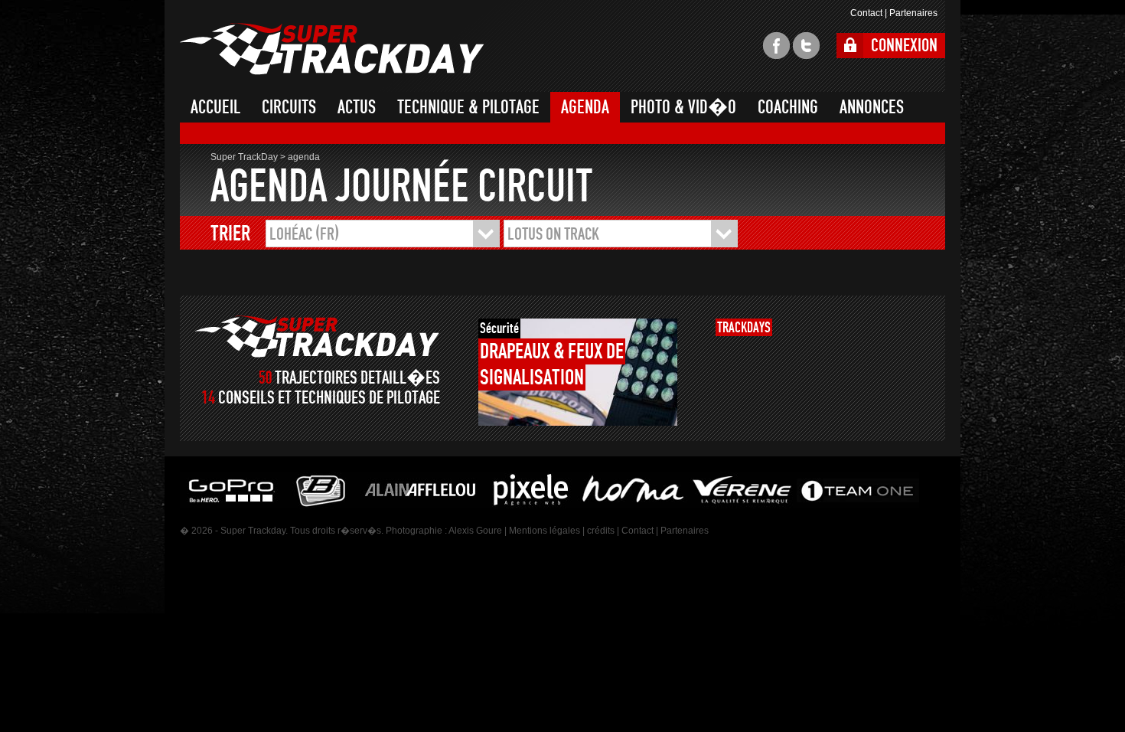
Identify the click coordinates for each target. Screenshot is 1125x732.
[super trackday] (317, 336)
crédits (601, 530)
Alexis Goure (475, 530)
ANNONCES (872, 107)
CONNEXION (904, 45)
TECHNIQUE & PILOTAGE (468, 107)
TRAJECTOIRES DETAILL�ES (357, 377)
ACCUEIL (215, 107)
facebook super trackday (776, 45)
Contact (866, 13)
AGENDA (585, 107)
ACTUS (357, 107)
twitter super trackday (806, 45)
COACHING (788, 107)
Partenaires (913, 13)
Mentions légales (544, 530)
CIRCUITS (289, 107)
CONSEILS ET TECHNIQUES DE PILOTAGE (329, 397)
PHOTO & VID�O (683, 107)
